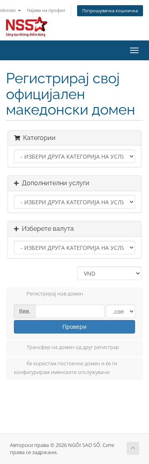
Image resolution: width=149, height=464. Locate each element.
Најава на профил (46, 10)
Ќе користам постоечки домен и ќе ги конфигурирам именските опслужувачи (65, 368)
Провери (74, 326)
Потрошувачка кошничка (110, 10)
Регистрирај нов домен (55, 293)
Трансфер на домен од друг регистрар (73, 347)
